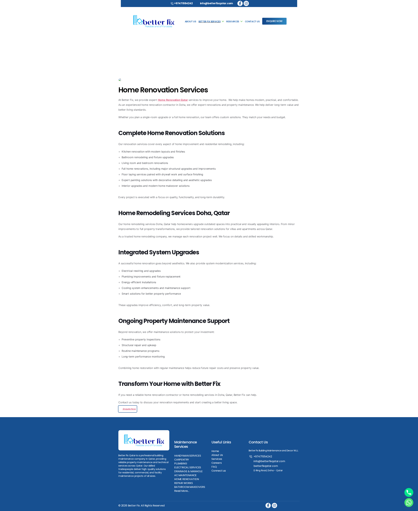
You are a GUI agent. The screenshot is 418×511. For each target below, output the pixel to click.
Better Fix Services (209, 21)
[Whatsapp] (408, 502)
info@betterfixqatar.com (216, 3)
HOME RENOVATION (186, 479)
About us (190, 21)
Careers (216, 463)
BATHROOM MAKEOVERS (189, 487)
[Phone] (408, 492)
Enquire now (274, 21)
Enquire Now (129, 408)
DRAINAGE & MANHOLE (188, 471)
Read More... (181, 491)
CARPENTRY (181, 459)
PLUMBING (180, 463)
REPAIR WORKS (183, 483)
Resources (232, 21)
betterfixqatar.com (266, 466)
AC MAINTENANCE (185, 475)
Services (216, 459)
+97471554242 (183, 3)
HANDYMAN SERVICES (187, 456)
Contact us (252, 21)
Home (215, 451)
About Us (217, 455)
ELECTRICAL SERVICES (187, 467)
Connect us (218, 471)
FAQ (214, 467)
